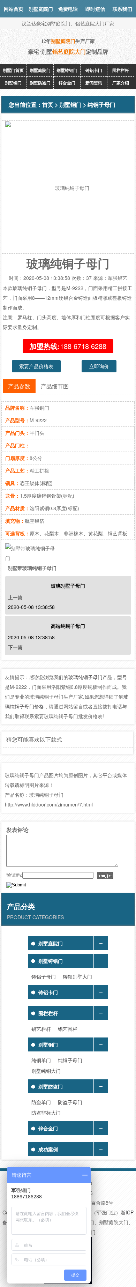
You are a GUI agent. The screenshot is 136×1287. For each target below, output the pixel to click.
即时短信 (95, 8)
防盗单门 (41, 1102)
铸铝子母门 (43, 976)
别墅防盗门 (40, 83)
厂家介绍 (120, 83)
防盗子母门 (70, 1102)
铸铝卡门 (93, 70)
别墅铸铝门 (66, 70)
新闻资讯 (93, 83)
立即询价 (99, 366)
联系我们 (122, 8)
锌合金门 (67, 83)
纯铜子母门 (101, 105)
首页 (47, 105)
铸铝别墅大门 (77, 976)
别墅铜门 (13, 83)
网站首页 (13, 8)
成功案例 (48, 1149)
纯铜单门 (41, 1060)
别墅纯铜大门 (46, 1070)
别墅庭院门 (40, 70)
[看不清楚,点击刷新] (105, 875)
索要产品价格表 (36, 366)
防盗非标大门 (46, 1112)
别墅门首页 (13, 70)
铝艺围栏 (67, 1028)
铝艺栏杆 (41, 1028)
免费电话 (68, 8)
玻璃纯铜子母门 (85, 677)
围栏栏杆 (120, 70)
